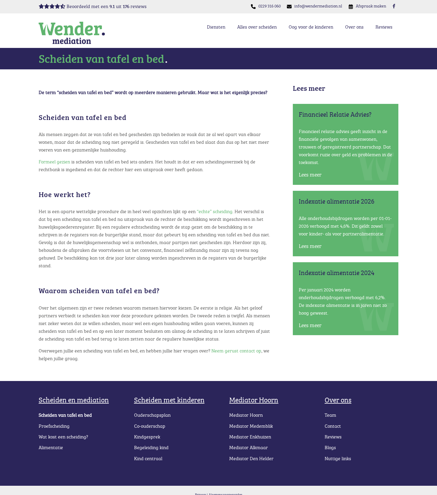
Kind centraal (148, 458)
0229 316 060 (269, 6)
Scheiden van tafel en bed (65, 415)
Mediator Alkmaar (248, 447)
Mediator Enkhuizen (250, 436)
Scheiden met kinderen (169, 400)
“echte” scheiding (214, 211)
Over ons (338, 400)
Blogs (330, 447)
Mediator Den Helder (251, 458)
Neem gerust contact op (236, 350)
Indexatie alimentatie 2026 (336, 201)
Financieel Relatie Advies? (335, 114)
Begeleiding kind (151, 447)
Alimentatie (51, 447)
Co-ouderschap (149, 426)
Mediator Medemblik (251, 426)
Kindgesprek (147, 436)
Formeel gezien (54, 161)
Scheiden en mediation (74, 400)
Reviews (333, 436)
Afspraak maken (371, 6)
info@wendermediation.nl (318, 6)
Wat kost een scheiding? (63, 436)
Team (330, 415)
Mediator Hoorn (253, 400)
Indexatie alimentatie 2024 (336, 272)
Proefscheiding (54, 426)
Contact (333, 426)
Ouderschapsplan (152, 415)
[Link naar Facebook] (393, 5)
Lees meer (310, 174)
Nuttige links (338, 458)
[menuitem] (269, 6)
